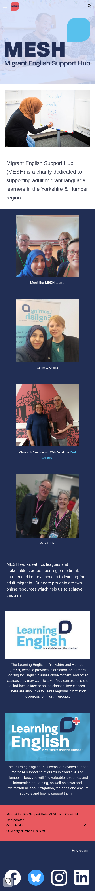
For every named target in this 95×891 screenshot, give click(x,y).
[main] (48, 180)
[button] (5, 6)
